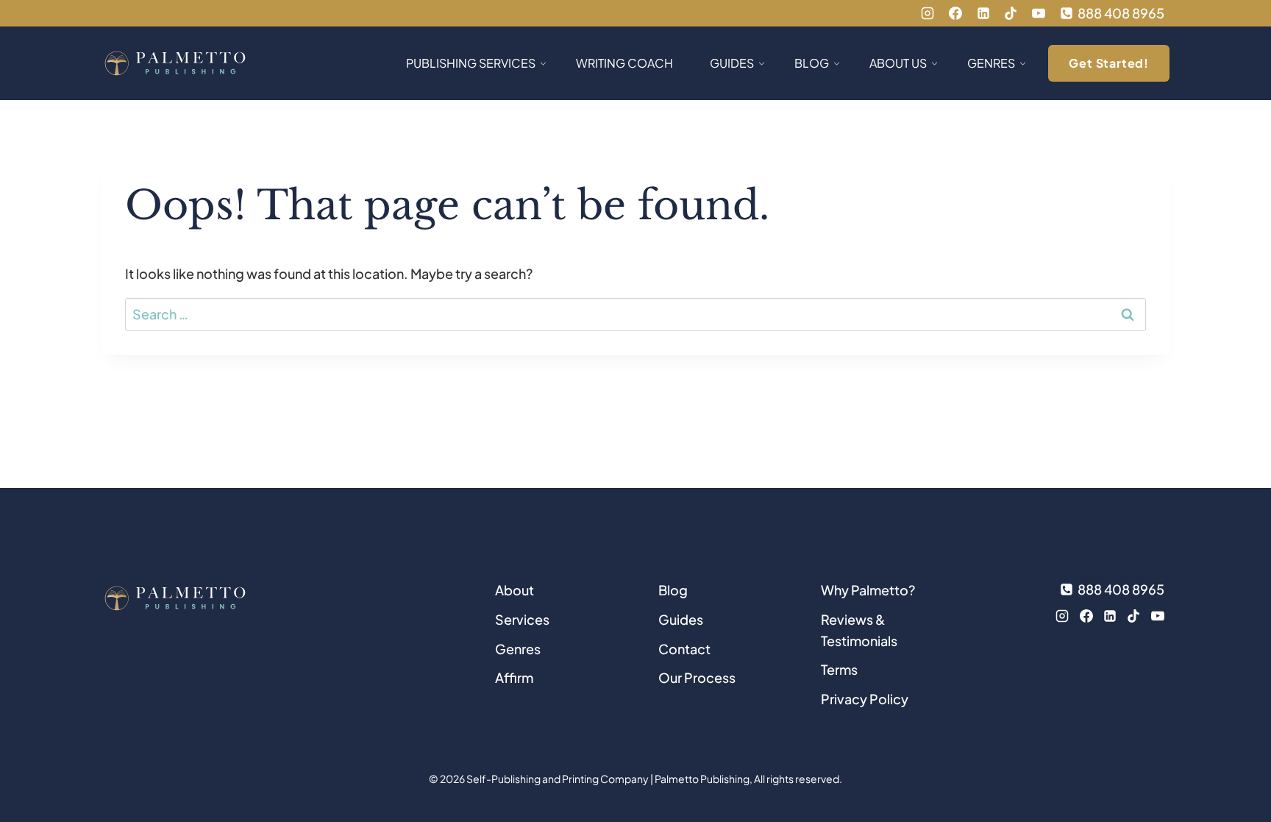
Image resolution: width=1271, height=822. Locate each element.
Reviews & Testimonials (859, 630)
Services (522, 619)
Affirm (514, 677)
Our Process (697, 677)
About (514, 589)
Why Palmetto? (868, 589)
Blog (673, 589)
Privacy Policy (864, 698)
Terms (839, 669)
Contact (684, 648)
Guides (680, 619)
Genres (518, 648)
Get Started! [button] (1109, 63)
